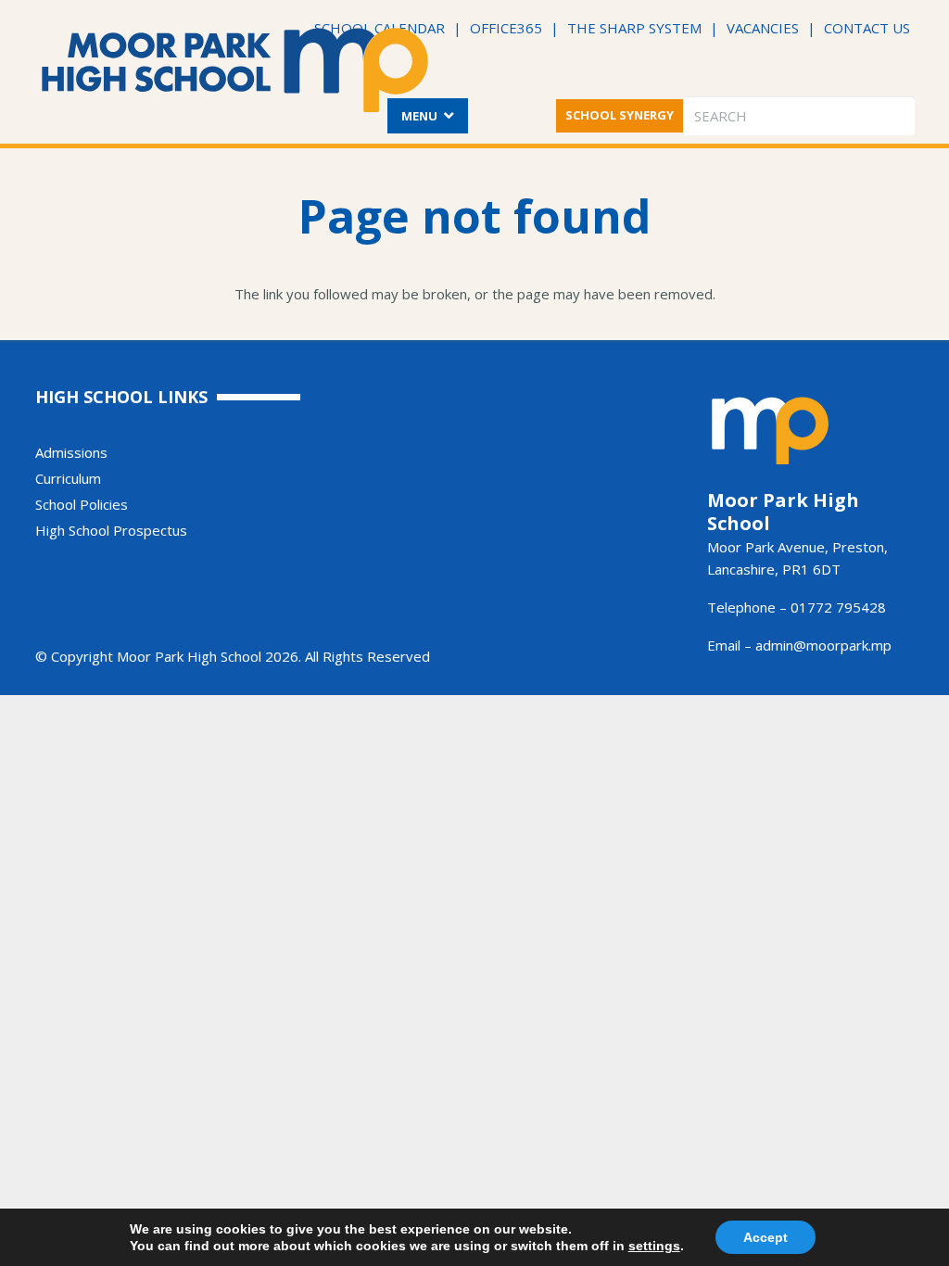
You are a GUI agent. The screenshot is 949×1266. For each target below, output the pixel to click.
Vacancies (763, 28)
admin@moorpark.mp (823, 645)
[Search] (897, 116)
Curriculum (68, 478)
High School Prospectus (111, 530)
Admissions (71, 452)
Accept (765, 1237)
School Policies (81, 504)
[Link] (236, 70)
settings (654, 1245)
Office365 (506, 28)
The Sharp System (634, 28)
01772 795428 (838, 607)
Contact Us (867, 28)
